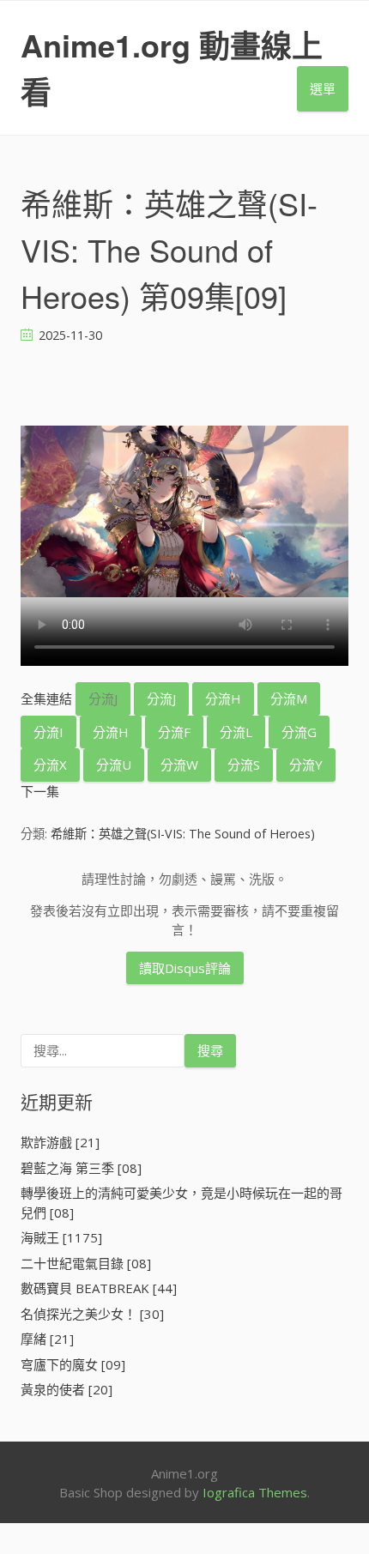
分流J (103, 698)
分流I (48, 732)
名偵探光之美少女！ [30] (92, 1313)
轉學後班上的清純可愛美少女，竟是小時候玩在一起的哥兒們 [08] (181, 1202)
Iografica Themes (255, 1492)
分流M (288, 698)
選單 (323, 88)
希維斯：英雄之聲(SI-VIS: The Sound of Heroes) (183, 833)
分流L (236, 732)
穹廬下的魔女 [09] (73, 1364)
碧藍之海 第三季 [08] (81, 1167)
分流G (299, 732)
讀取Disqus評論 (185, 968)
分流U (113, 764)
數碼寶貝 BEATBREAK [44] (99, 1288)
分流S (243, 764)
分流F (174, 732)
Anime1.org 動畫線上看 (172, 67)
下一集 (40, 791)
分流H (223, 698)
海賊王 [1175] (61, 1237)
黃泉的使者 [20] (66, 1389)
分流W (179, 764)
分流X (50, 764)
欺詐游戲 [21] (60, 1142)
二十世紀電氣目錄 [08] (86, 1263)
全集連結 (46, 698)
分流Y (306, 764)
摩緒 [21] (47, 1338)
